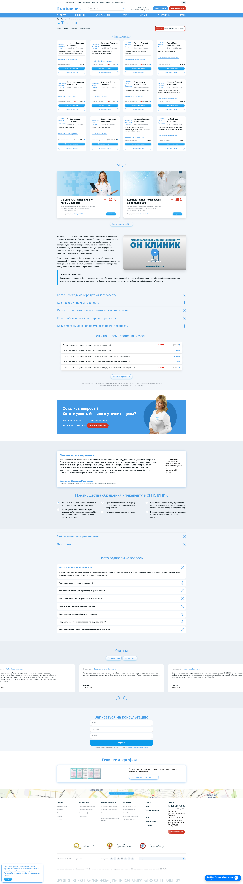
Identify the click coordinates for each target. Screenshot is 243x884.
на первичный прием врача (173, 28)
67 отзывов (79, 48)
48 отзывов (145, 87)
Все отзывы (129, 658)
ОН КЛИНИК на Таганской (99, 97)
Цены (66, 28)
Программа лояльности (130, 816)
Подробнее (111, 214)
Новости (59, 816)
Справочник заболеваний (87, 806)
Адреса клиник (85, 28)
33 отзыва (178, 124)
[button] (118, 698)
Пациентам (70, 2)
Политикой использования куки (20, 871)
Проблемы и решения (85, 809)
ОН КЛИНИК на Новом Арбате (67, 97)
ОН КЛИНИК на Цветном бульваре (102, 61)
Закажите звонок (98, 425)
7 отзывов (112, 124)
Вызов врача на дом (129, 806)
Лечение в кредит (129, 819)
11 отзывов (112, 87)
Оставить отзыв (114, 658)
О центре (61, 15)
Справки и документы (130, 809)
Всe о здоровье (117, 2)
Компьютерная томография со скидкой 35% (144, 201)
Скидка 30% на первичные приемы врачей (77, 201)
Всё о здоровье (151, 821)
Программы (164, 15)
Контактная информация (109, 806)
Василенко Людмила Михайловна (76, 481)
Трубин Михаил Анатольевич (15, 669)
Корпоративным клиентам (88, 2)
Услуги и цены (103, 15)
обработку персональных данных (138, 747)
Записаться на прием (71, 68)
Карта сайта (78, 859)
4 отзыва (145, 48)
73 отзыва (145, 124)
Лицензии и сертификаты (109, 809)
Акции (143, 15)
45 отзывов (178, 87)
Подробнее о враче (72, 72)
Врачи (126, 15)
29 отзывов (178, 48)
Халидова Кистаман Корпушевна (105, 669)
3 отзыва (79, 87)
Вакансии (60, 809)
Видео (59, 813)
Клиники (80, 15)
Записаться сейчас (177, 8)
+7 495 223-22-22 (142, 8)
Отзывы (102, 2)
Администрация (62, 806)
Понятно (8, 879)
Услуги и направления (153, 810)
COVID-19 (149, 825)
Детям (182, 15)
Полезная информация (86, 813)
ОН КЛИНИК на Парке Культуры (67, 59)
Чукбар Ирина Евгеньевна (191, 669)
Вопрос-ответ (83, 816)
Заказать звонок (160, 8)
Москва (59, 2)
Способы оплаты (128, 813)
